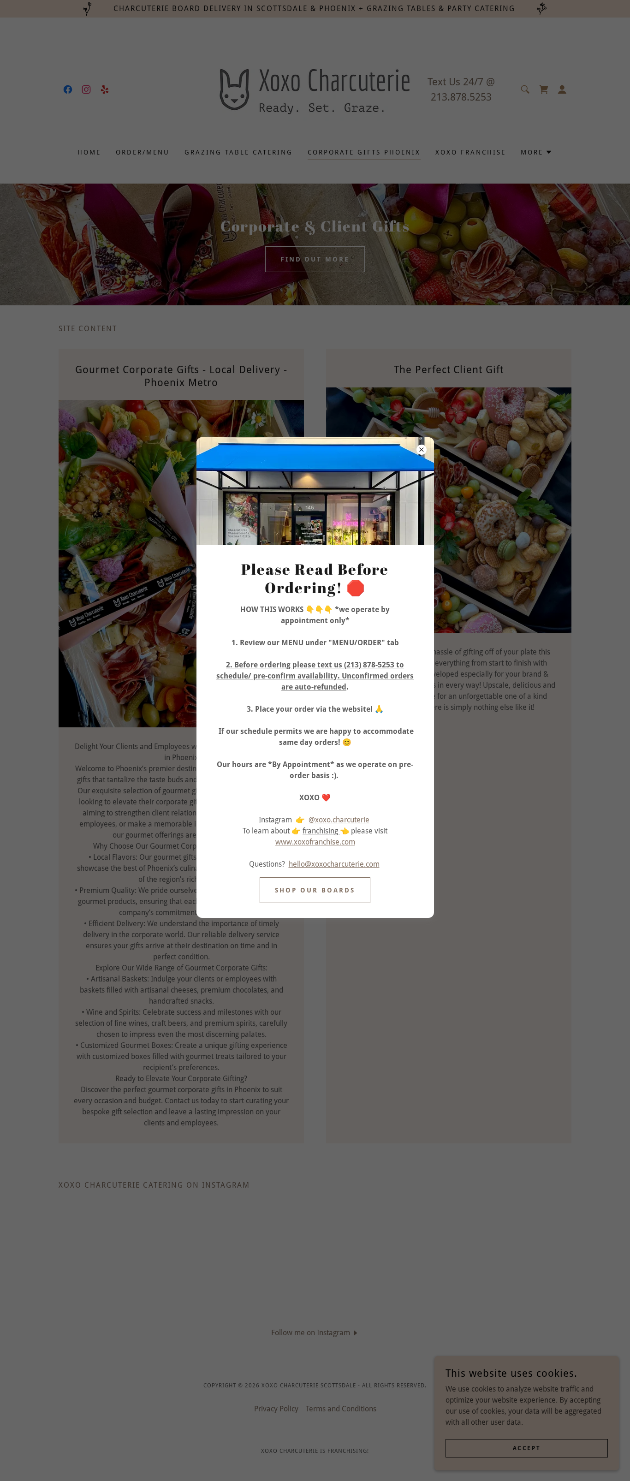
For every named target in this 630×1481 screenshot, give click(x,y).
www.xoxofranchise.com (315, 842)
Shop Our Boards (315, 890)
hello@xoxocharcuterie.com (334, 864)
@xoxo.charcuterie (339, 819)
